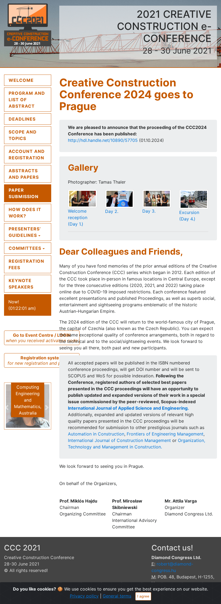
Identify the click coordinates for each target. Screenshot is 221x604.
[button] (7, 407)
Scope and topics (23, 135)
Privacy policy (84, 596)
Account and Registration (27, 154)
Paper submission (24, 193)
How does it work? (25, 213)
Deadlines (22, 119)
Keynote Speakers (21, 284)
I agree (143, 596)
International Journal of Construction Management (119, 440)
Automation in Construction (96, 434)
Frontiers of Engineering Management (165, 434)
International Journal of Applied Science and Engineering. (128, 408)
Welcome (30, 80)
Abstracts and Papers (24, 174)
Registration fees (26, 264)
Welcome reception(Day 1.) (77, 217)
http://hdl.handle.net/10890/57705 (103, 140)
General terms (117, 596)
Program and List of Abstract (30, 99)
